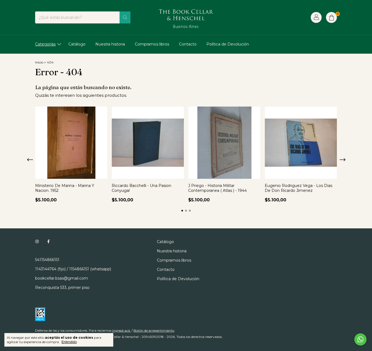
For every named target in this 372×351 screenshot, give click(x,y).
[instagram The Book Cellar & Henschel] (37, 241)
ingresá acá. (121, 330)
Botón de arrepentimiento (153, 330)
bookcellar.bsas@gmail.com (61, 278)
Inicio (39, 62)
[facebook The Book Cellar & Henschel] (48, 241)
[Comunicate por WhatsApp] (360, 339)
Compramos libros (152, 44)
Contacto (188, 44)
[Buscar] (125, 17)
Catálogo (77, 44)
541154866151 (47, 259)
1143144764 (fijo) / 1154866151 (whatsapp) (73, 269)
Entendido (69, 342)
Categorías (45, 44)
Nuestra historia (110, 44)
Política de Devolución (227, 44)
